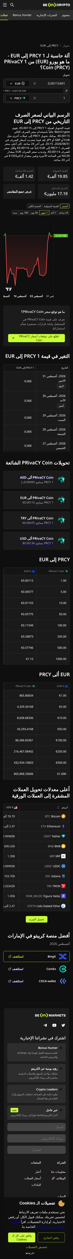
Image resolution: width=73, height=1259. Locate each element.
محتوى (66, 15)
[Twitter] (63, 1026)
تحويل (66, 45)
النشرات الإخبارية (46, 15)
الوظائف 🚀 (59, 1178)
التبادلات (36, 1185)
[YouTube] (54, 1026)
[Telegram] (45, 1026)
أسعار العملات (32, 1178)
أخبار (38, 1172)
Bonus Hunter (22, 15)
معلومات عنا (58, 1172)
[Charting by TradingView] (8, 289)
